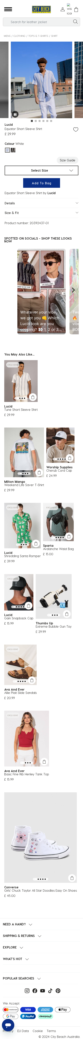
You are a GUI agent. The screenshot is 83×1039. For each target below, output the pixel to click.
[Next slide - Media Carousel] (73, 290)
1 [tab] (32, 121)
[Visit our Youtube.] (41, 990)
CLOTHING (19, 35)
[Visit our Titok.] (49, 990)
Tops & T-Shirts (38, 35)
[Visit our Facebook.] (33, 990)
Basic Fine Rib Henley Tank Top (26, 774)
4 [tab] (43, 121)
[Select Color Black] (13, 150)
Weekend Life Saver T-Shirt (24, 485)
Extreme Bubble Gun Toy (54, 626)
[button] (8, 9)
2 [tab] (36, 121)
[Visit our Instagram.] (26, 990)
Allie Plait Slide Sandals (20, 692)
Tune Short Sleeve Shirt (21, 409)
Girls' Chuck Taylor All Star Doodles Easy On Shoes (40, 890)
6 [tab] (51, 121)
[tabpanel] (41, 80)
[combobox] (41, 22)
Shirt (54, 35)
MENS (7, 35)
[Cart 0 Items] (76, 9)
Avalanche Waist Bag (58, 549)
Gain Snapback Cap (18, 618)
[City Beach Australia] (41, 9)
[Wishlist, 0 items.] (69, 9)
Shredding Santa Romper (22, 556)
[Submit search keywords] (75, 21)
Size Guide (67, 160)
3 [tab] (40, 121)
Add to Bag (41, 183)
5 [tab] (47, 121)
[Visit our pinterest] (57, 990)
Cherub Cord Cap (59, 470)
